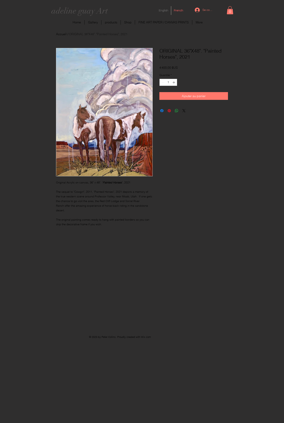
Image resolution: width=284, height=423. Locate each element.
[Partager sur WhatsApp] (176, 110)
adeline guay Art (79, 11)
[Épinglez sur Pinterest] (169, 110)
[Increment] (174, 82)
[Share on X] (184, 110)
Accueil (61, 34)
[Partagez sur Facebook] (162, 110)
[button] (230, 10)
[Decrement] (162, 82)
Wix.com (146, 336)
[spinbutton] (168, 82)
